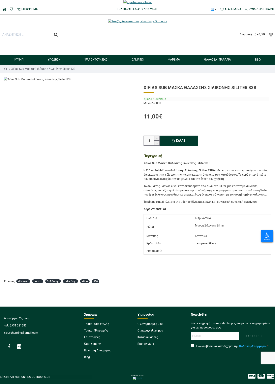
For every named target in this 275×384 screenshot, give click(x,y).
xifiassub (23, 281)
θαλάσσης (53, 281)
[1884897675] (19, 346)
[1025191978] (9, 346)
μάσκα (37, 281)
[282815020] (11, 9)
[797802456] (4, 9)
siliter (85, 281)
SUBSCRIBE (254, 336)
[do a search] (55, 35)
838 (95, 281)
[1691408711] (261, 376)
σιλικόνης (70, 281)
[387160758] (251, 376)
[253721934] (270, 376)
